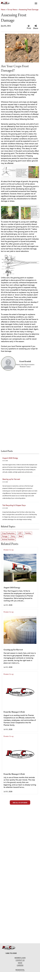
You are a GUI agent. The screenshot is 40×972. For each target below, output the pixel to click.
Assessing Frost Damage (28, 9)
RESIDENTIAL (20, 970)
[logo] (8, 948)
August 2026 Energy (10, 458)
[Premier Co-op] (5, 3)
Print (29, 28)
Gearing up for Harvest (11, 479)
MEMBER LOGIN (20, 958)
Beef (20, 536)
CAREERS (20, 965)
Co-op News (12, 9)
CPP (20, 533)
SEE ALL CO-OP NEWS (20, 802)
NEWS (20, 963)
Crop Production (8, 533)
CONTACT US (20, 960)
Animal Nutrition (8, 539)
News (3, 9)
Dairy (13, 536)
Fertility (28, 533)
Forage (4, 536)
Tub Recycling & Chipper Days (14, 505)
